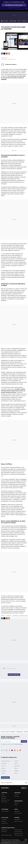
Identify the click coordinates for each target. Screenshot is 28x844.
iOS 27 (19, 20)
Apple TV (3, 766)
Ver (15, 674)
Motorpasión (17, 811)
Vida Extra (16, 796)
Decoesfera (3, 821)
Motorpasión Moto (18, 813)
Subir (23, 787)
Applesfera (3, 798)
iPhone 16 (13, 731)
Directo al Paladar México (6, 835)
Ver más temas (5, 777)
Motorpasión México (18, 835)
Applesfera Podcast (5, 761)
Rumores (3, 768)
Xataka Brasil (4, 831)
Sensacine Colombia (18, 833)
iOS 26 (15, 773)
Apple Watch (17, 766)
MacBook (16, 770)
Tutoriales (16, 761)
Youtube (12, 750)
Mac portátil (4, 763)
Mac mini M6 (5, 20)
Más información (15, 842)
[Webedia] (5, 788)
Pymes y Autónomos (18, 821)
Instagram (15, 750)
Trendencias (3, 819)
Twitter (4, 53)
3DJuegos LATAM (18, 829)
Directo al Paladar (4, 811)
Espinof (15, 804)
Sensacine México (18, 831)
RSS (17, 750)
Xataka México (4, 829)
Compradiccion (4, 823)
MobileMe (16, 615)
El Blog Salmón (17, 819)
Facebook (2, 53)
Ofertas (16, 768)
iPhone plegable (13, 20)
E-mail (9, 53)
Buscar (26, 782)
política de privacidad (18, 744)
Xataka (2, 794)
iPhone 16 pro (20, 731)
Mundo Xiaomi (4, 801)
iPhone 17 (3, 773)
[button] (11, 64)
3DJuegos (16, 794)
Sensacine (16, 802)
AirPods (24, 20)
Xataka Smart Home (5, 800)
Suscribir (24, 741)
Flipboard (7, 53)
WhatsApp (3, 770)
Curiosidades (9, 615)
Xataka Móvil (4, 796)
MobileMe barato (24, 615)
